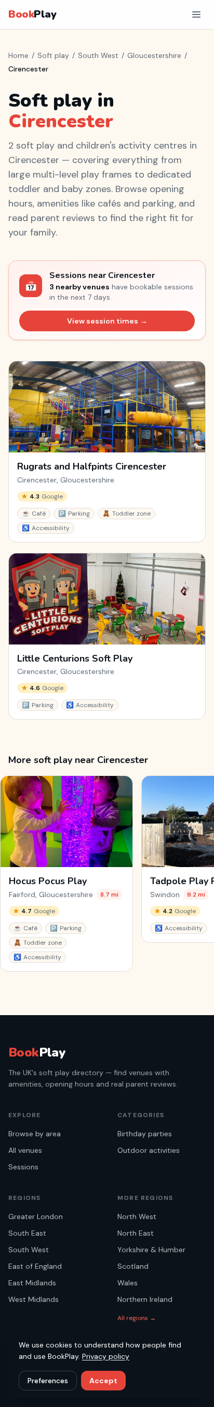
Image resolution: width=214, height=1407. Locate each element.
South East (27, 1233)
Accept (103, 1380)
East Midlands (32, 1282)
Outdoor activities (148, 1150)
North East (135, 1233)
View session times (107, 321)
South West (98, 55)
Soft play (53, 55)
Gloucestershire (154, 55)
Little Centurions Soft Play (74, 659)
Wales (127, 1282)
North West (136, 1216)
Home (18, 55)
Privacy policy (105, 1356)
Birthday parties (144, 1133)
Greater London (35, 1216)
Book (32, 14)
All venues (25, 1150)
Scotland (133, 1266)
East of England (35, 1266)
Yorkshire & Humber (151, 1249)
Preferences (48, 1380)
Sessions (23, 1166)
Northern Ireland (144, 1299)
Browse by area (34, 1133)
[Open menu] (196, 14)
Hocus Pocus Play (48, 881)
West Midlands (33, 1299)
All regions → (136, 1318)
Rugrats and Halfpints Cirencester (91, 467)
